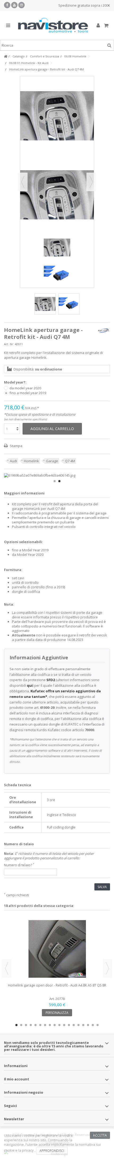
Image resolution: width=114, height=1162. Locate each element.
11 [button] (64, 1025)
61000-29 (47, 707)
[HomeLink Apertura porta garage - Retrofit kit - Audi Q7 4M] (69, 304)
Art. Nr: (9, 344)
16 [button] (88, 1025)
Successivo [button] (91, 182)
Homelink (31, 461)
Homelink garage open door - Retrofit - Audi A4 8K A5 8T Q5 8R (57, 985)
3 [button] (26, 1025)
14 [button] (78, 1025)
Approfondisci (52, 1150)
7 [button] (45, 1025)
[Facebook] (7, 5)
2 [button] (59, 481)
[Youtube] (14, 5)
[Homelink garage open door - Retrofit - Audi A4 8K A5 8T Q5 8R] (57, 949)
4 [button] (31, 1025)
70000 (89, 729)
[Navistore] (53, 25)
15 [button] (83, 1025)
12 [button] (69, 1025)
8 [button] (50, 1025)
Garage (52, 461)
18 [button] (98, 1025)
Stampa (15, 445)
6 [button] (40, 1025)
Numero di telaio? (19, 865)
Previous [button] (6, 968)
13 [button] (74, 1025)
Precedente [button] (23, 182)
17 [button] (93, 1025)
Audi (13, 461)
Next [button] (107, 968)
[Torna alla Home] (5, 56)
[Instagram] (21, 5)
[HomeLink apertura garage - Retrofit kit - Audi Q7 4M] (45, 304)
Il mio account (16, 1079)
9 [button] (55, 1025)
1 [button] (55, 481)
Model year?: (15, 382)
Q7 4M (70, 461)
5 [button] (35, 1025)
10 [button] (59, 1025)
